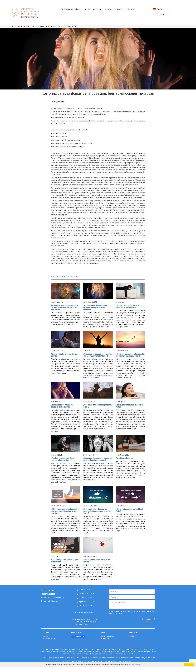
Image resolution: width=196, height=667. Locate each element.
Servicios (108, 9)
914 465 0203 (87, 590)
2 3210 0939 (87, 606)
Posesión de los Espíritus (22, 26)
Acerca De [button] (119, 9)
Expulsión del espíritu (50, 639)
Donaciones (132, 636)
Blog (33, 26)
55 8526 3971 (90, 594)
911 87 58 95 (89, 598)
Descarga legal (105, 639)
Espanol (159, 9)
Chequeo (46, 636)
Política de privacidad (107, 636)
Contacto (130, 9)
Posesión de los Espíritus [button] (71, 9)
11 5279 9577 (91, 602)
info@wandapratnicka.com (85, 613)
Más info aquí (136, 664)
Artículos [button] (97, 9)
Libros (87, 9)
